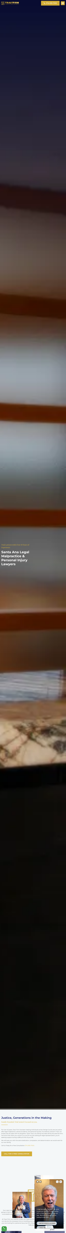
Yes (35, 620)
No (30, 620)
